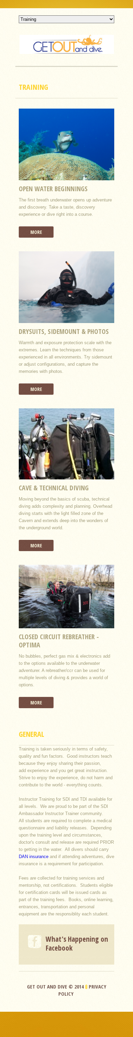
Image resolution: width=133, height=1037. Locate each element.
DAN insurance (33, 856)
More (36, 232)
